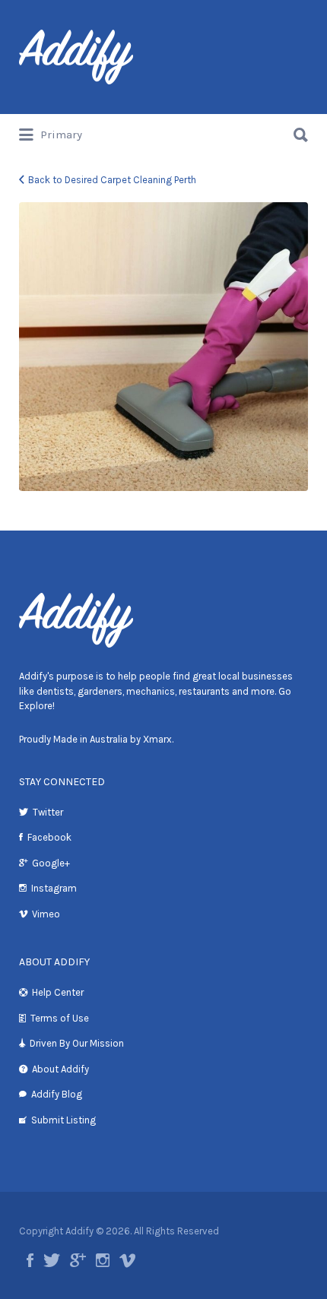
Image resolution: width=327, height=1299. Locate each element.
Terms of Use (59, 1018)
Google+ (51, 863)
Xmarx (157, 739)
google (78, 1260)
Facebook (49, 837)
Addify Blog (56, 1094)
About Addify (60, 1069)
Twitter (48, 812)
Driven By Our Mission (77, 1043)
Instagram (54, 888)
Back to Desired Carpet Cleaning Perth (112, 179)
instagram (103, 1260)
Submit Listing (63, 1120)
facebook (30, 1260)
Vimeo (46, 914)
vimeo (127, 1260)
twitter (51, 1260)
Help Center (58, 992)
